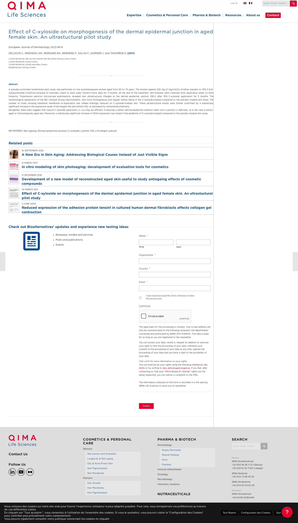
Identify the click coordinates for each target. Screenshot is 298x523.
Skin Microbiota (95, 473)
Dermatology (164, 445)
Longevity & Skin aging (100, 459)
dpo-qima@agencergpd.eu (176, 368)
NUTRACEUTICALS (173, 494)
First (141, 247)
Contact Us (18, 454)
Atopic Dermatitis (171, 450)
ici (111, 519)
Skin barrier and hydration (101, 454)
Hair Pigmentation (97, 493)
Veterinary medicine (168, 484)
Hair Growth (94, 483)
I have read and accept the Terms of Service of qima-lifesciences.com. (170, 297)
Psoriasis (166, 465)
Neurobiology (164, 479)
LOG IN (233, 3)
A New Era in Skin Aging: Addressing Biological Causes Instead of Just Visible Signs (95, 154)
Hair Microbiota (95, 488)
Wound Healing (170, 455)
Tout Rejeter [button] (229, 513)
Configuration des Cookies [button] (255, 513)
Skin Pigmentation (97, 468)
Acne (164, 460)
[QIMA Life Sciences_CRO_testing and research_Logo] (27, 13)
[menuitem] (134, 15)
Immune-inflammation (169, 469)
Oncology (162, 474)
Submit (146, 406)
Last (178, 247)
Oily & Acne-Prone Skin (100, 464)
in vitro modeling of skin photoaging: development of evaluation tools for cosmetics (95, 167)
